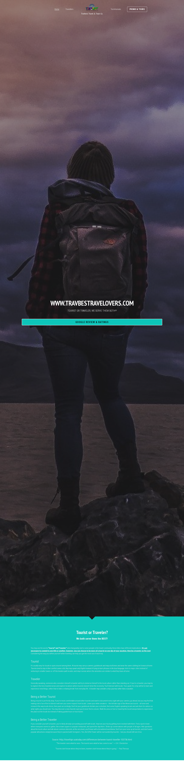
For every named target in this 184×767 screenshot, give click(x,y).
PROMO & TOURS (137, 9)
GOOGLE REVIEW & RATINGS (92, 322)
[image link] (92, 7)
